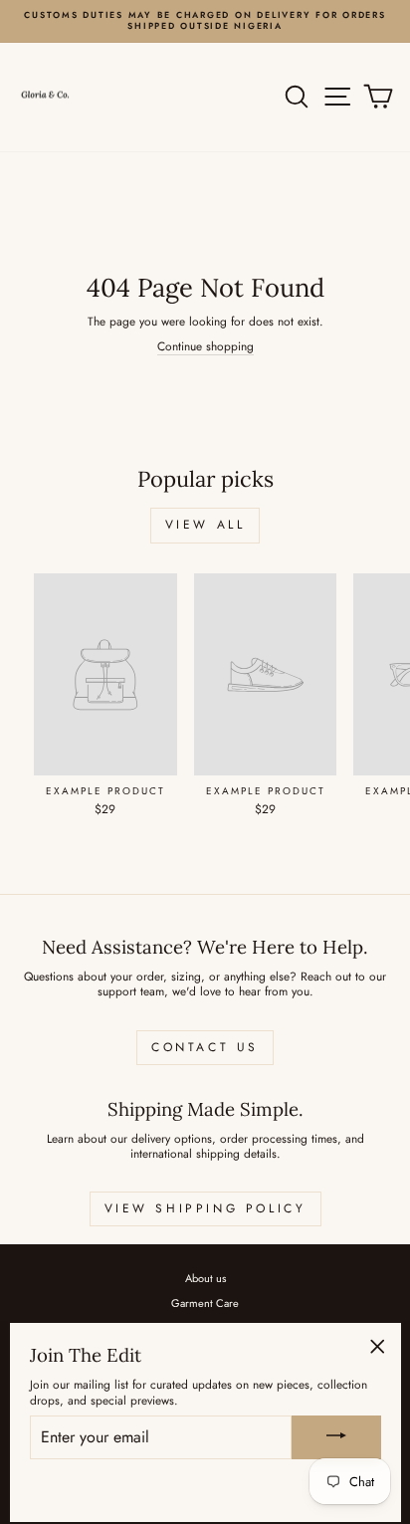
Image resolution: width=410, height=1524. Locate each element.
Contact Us (205, 1047)
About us (205, 1278)
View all (205, 525)
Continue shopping (205, 346)
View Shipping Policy (205, 1208)
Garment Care (205, 1303)
